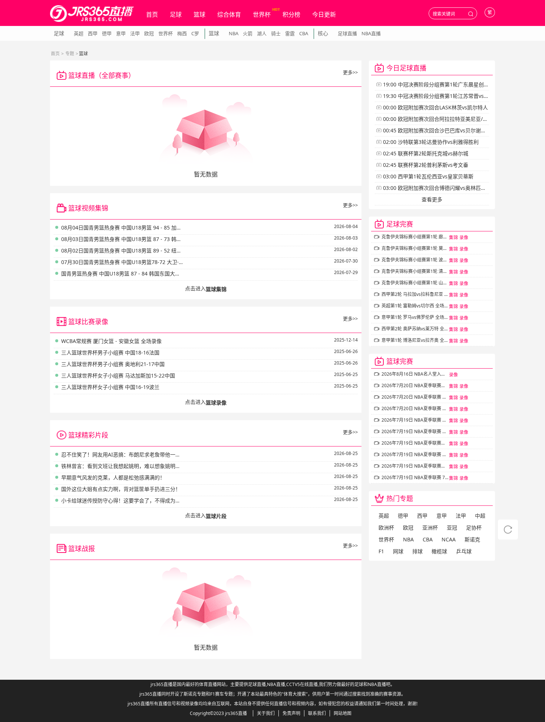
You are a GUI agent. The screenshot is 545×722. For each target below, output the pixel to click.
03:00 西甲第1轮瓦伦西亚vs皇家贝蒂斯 (428, 176)
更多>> (350, 72)
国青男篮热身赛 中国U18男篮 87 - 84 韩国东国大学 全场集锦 (122, 273)
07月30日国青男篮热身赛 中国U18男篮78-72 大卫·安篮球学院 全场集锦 (122, 262)
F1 (381, 551)
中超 (480, 515)
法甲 (135, 33)
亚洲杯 (430, 527)
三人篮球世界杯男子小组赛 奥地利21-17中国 (113, 363)
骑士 (276, 33)
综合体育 (229, 14)
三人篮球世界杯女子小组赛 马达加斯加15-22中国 (118, 375)
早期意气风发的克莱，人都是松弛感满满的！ (113, 477)
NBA (233, 33)
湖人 (262, 33)
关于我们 (266, 713)
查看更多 (432, 199)
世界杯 (262, 14)
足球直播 (347, 33)
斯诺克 (472, 539)
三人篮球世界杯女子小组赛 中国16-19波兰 (110, 386)
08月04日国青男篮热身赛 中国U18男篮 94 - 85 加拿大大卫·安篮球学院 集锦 (122, 227)
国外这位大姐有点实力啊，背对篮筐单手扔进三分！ (121, 488)
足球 (176, 14)
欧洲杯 (386, 527)
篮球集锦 (216, 289)
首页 (152, 14)
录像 (463, 237)
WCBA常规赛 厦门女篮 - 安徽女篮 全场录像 (111, 340)
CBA (303, 33)
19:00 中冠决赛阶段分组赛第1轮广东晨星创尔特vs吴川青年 (451, 84)
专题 (69, 53)
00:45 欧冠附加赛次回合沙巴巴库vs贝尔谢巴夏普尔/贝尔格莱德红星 (461, 130)
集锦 (453, 237)
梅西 (182, 33)
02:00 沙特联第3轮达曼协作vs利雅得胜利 (431, 141)
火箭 (247, 33)
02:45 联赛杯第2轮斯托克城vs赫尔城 (425, 153)
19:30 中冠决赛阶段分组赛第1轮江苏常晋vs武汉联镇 (444, 95)
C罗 (195, 33)
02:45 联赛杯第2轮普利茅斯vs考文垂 (425, 164)
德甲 (107, 33)
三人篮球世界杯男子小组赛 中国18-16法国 (110, 352)
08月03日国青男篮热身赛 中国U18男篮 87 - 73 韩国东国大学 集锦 (122, 239)
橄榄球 (439, 551)
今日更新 (324, 14)
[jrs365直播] (92, 13)
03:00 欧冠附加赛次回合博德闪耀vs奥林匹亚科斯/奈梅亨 (448, 187)
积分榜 (291, 14)
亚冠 (452, 527)
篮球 (199, 14)
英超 (78, 33)
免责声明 (291, 713)
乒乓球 (464, 551)
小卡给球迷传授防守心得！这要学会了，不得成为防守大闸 (122, 500)
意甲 (121, 33)
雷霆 (290, 33)
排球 (417, 551)
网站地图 (342, 713)
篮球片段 (216, 516)
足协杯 (474, 527)
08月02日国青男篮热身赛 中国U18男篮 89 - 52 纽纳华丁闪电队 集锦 (122, 250)
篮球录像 (216, 402)
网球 (398, 551)
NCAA (449, 539)
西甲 (93, 33)
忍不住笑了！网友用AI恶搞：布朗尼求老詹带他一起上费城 (122, 454)
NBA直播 (371, 33)
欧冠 (149, 33)
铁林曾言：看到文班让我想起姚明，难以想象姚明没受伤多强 (122, 465)
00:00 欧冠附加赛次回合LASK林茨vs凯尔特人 (435, 107)
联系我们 (317, 713)
